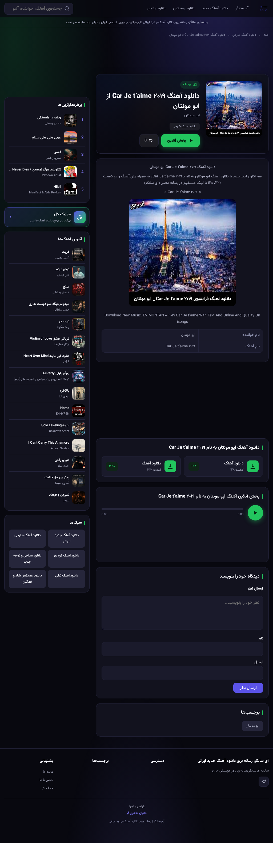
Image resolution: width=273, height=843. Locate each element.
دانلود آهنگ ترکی (66, 575)
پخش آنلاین (176, 141)
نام (261, 638)
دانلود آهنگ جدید (215, 8)
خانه (266, 35)
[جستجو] (67, 8)
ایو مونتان (252, 726)
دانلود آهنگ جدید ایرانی (67, 538)
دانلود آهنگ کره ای (66, 555)
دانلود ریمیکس (184, 8)
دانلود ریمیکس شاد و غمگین (27, 578)
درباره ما (48, 771)
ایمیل (258, 662)
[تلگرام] (264, 782)
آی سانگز (241, 8)
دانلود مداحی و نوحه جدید (27, 558)
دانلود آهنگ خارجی (244, 35)
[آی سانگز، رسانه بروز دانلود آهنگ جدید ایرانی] (264, 8)
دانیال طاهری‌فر (137, 813)
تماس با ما (46, 780)
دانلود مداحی (156, 8)
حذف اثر (47, 788)
